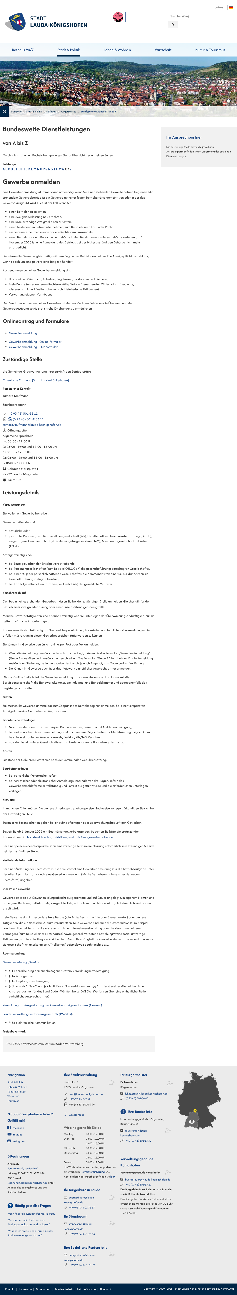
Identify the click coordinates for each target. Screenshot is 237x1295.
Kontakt (9, 1289)
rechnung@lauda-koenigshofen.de (27, 1183)
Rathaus (51, 111)
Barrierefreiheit (64, 1289)
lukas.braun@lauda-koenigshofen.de (146, 1093)
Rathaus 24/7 (23, 49)
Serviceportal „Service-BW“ (22, 1168)
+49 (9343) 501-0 (79, 1099)
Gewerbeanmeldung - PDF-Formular (33, 347)
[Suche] (173, 24)
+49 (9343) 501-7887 (82, 1207)
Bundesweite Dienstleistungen (98, 111)
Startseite (16, 111)
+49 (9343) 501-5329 (138, 1184)
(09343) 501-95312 (28, 419)
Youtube (17, 1134)
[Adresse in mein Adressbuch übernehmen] (112, 1083)
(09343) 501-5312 (23, 413)
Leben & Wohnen (117, 49)
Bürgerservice (68, 111)
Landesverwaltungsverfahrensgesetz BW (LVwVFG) (37, 1014)
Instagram (18, 1141)
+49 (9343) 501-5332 (138, 1141)
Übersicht (105, 1289)
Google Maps (76, 1115)
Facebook (18, 1128)
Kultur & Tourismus (210, 49)
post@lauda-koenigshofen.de (86, 1094)
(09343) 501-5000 (137, 1098)
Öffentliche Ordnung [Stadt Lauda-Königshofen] (36, 380)
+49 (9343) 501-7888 (82, 1234)
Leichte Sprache (86, 1289)
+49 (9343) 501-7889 (82, 1265)
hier (112, 1176)
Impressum (25, 1289)
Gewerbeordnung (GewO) (21, 962)
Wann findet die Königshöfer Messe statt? (31, 1214)
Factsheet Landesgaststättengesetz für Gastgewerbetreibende (70, 837)
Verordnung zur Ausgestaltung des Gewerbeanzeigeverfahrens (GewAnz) (52, 1005)
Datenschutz (43, 1289)
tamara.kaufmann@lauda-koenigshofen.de (32, 424)
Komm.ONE (227, 1289)
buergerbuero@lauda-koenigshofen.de (147, 1179)
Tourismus (13, 1101)
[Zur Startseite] (46, 21)
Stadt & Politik (68, 49)
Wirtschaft (163, 49)
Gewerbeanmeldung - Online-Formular (35, 341)
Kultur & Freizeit (16, 1091)
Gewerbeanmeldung (23, 333)
